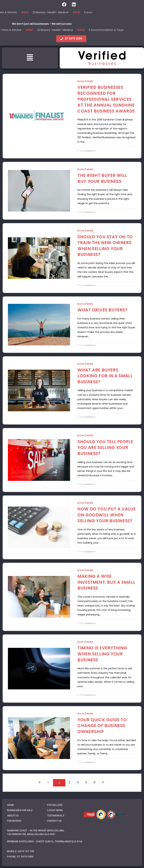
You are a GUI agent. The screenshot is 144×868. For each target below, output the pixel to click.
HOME (10, 805)
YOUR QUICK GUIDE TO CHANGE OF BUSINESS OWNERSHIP (102, 725)
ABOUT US (12, 815)
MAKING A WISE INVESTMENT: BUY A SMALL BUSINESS (106, 582)
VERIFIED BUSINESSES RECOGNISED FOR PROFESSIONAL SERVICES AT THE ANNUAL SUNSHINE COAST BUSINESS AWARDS (106, 99)
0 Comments (88, 150)
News (89, 81)
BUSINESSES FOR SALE (20, 810)
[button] (30, 57)
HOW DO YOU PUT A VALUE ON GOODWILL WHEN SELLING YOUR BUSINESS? (106, 515)
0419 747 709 (26, 851)
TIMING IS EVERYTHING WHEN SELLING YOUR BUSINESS (102, 654)
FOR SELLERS (54, 805)
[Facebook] (64, 4)
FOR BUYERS (14, 820)
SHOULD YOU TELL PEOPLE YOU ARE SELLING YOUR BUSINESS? (105, 447)
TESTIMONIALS (55, 815)
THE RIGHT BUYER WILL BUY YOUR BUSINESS (102, 178)
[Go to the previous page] (39, 782)
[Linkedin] (73, 4)
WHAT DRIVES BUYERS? (102, 310)
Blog (80, 81)
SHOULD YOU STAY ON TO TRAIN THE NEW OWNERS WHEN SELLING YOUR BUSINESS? (105, 246)
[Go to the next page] (103, 782)
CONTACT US (54, 820)
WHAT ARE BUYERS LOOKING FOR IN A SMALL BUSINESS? (105, 376)
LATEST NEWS (55, 810)
